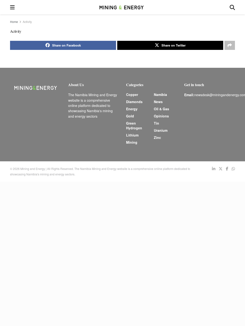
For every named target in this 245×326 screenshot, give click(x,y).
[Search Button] (232, 7)
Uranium (160, 130)
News (158, 101)
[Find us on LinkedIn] (213, 168)
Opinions (161, 116)
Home (14, 22)
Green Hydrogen (134, 125)
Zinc (157, 137)
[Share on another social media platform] (229, 45)
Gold (130, 116)
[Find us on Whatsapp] (233, 168)
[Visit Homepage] (122, 7)
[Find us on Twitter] (221, 168)
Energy (132, 108)
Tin (156, 123)
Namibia (160, 94)
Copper (132, 94)
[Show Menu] (12, 7)
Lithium (132, 135)
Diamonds (134, 101)
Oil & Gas (161, 108)
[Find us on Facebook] (227, 168)
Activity (27, 22)
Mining (131, 142)
